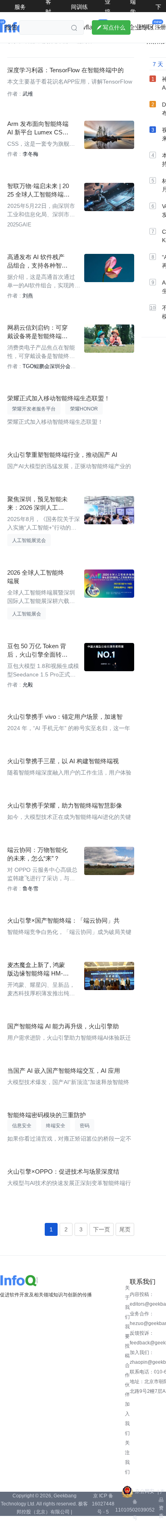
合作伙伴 (127, 1380)
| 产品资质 (161, 1504)
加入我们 (127, 1418)
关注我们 (127, 1457)
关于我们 (127, 1302)
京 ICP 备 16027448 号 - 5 (103, 1504)
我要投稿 (127, 1341)
